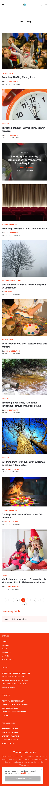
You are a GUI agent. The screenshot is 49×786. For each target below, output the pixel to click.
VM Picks (5, 656)
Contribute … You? (10, 708)
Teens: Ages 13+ (8, 687)
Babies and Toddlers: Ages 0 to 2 (16, 673)
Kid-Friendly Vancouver (11, 280)
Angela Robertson (12, 351)
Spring (5, 642)
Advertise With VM (10, 729)
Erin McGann (9, 292)
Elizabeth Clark (11, 522)
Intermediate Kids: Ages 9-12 (14, 684)
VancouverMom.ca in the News (15, 704)
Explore (5, 645)
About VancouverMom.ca (13, 701)
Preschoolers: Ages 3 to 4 (13, 677)
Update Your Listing (10, 736)
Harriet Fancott (11, 81)
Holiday (5, 575)
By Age (5, 649)
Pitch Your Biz (8, 743)
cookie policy (27, 773)
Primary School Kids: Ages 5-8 (15, 680)
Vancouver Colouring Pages (14, 712)
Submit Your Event (10, 740)
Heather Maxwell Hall (13, 469)
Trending (5, 124)
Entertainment (7, 73)
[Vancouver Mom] (25, 4)
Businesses (6, 659)
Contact (5, 715)
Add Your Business (10, 732)
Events (5, 652)
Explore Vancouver (9, 224)
